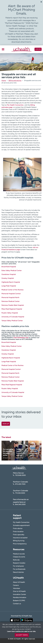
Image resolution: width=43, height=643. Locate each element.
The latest (6, 437)
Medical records (19, 554)
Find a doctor (17, 528)
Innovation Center (19, 594)
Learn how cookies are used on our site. (21, 631)
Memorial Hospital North (10, 297)
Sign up (6, 424)
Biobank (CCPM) (19, 600)
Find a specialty (18, 535)
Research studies (19, 563)
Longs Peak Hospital (9, 286)
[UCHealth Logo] (19, 468)
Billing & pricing (18, 541)
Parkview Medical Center (11, 301)
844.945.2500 (20, 504)
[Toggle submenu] (3, 49)
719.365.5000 (20, 493)
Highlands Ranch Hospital (11, 282)
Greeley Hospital (8, 278)
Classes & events (19, 557)
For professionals (19, 569)
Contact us (17, 604)
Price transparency (20, 544)
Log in (38, 49)
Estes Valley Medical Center (12, 270)
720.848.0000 (20, 475)
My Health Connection (15, 105)
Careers (16, 585)
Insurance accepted (20, 538)
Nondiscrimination (19, 597)
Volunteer (16, 588)
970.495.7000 (20, 484)
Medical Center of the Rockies (12, 290)
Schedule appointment (21, 525)
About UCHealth (19, 582)
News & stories (18, 572)
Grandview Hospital (9, 274)
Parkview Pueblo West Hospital (13, 305)
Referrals (16, 560)
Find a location (18, 531)
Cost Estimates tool (20, 337)
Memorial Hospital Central (11, 294)
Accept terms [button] (22, 635)
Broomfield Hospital (9, 267)
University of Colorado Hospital (13, 317)
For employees (18, 566)
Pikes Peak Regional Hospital (12, 309)
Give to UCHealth (19, 591)
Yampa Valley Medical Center (12, 321)
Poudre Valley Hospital (10, 313)
